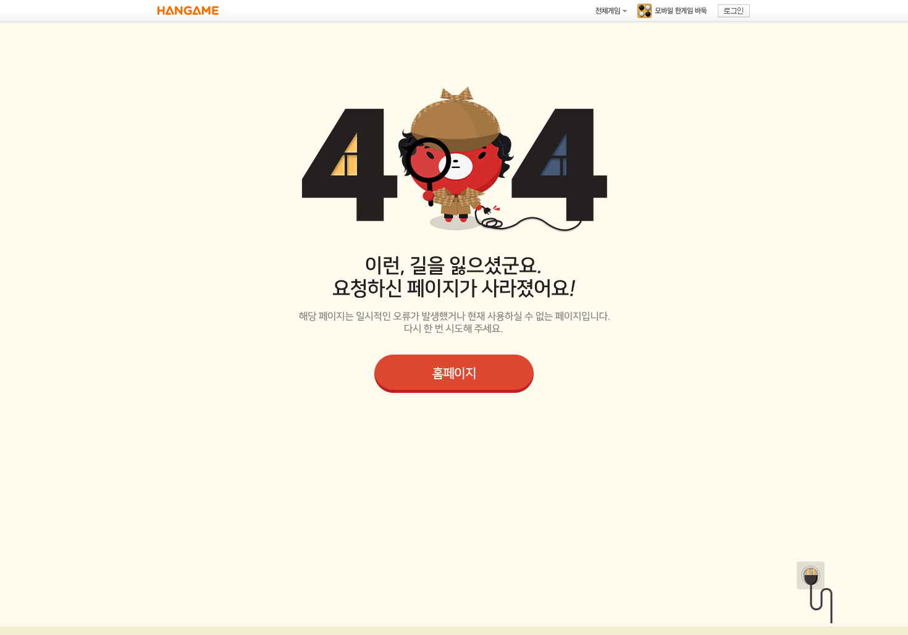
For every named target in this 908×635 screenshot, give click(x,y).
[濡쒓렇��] (734, 11)
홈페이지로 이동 (454, 374)
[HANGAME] (188, 11)
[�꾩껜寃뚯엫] (611, 11)
